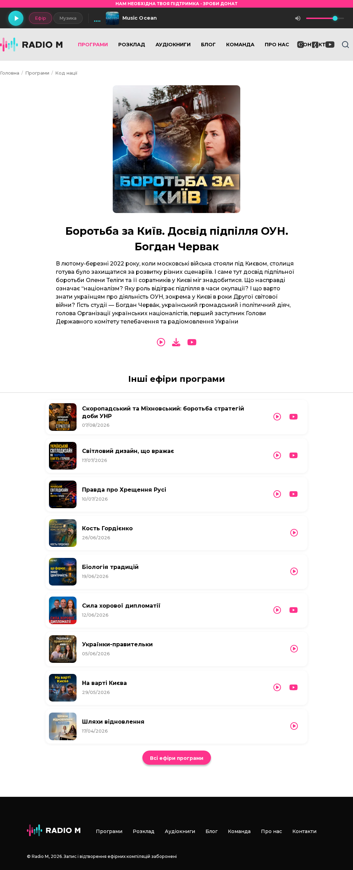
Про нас (277, 44)
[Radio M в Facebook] (315, 44)
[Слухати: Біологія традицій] (294, 572)
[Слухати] (161, 342)
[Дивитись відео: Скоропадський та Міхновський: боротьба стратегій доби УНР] (293, 417)
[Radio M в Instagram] (300, 44)
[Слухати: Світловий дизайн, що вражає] (277, 456)
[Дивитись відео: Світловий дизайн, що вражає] (293, 456)
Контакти (304, 831)
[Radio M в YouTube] (329, 44)
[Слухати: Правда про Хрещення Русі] (277, 494)
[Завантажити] (176, 342)
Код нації (66, 73)
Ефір (40, 18)
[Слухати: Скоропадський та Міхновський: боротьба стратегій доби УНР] (277, 417)
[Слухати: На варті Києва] (277, 688)
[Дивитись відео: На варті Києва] (293, 688)
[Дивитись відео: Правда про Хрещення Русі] (293, 494)
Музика (68, 18)
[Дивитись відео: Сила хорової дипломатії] (293, 610)
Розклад (131, 44)
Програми (93, 44)
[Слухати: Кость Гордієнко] (294, 533)
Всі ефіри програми (176, 758)
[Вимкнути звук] (298, 18)
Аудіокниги (173, 44)
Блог (208, 44)
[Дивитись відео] (191, 342)
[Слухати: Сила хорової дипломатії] (277, 610)
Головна (9, 73)
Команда (240, 44)
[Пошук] (345, 44)
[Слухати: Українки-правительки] (294, 649)
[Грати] (15, 18)
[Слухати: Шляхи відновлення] (294, 726)
